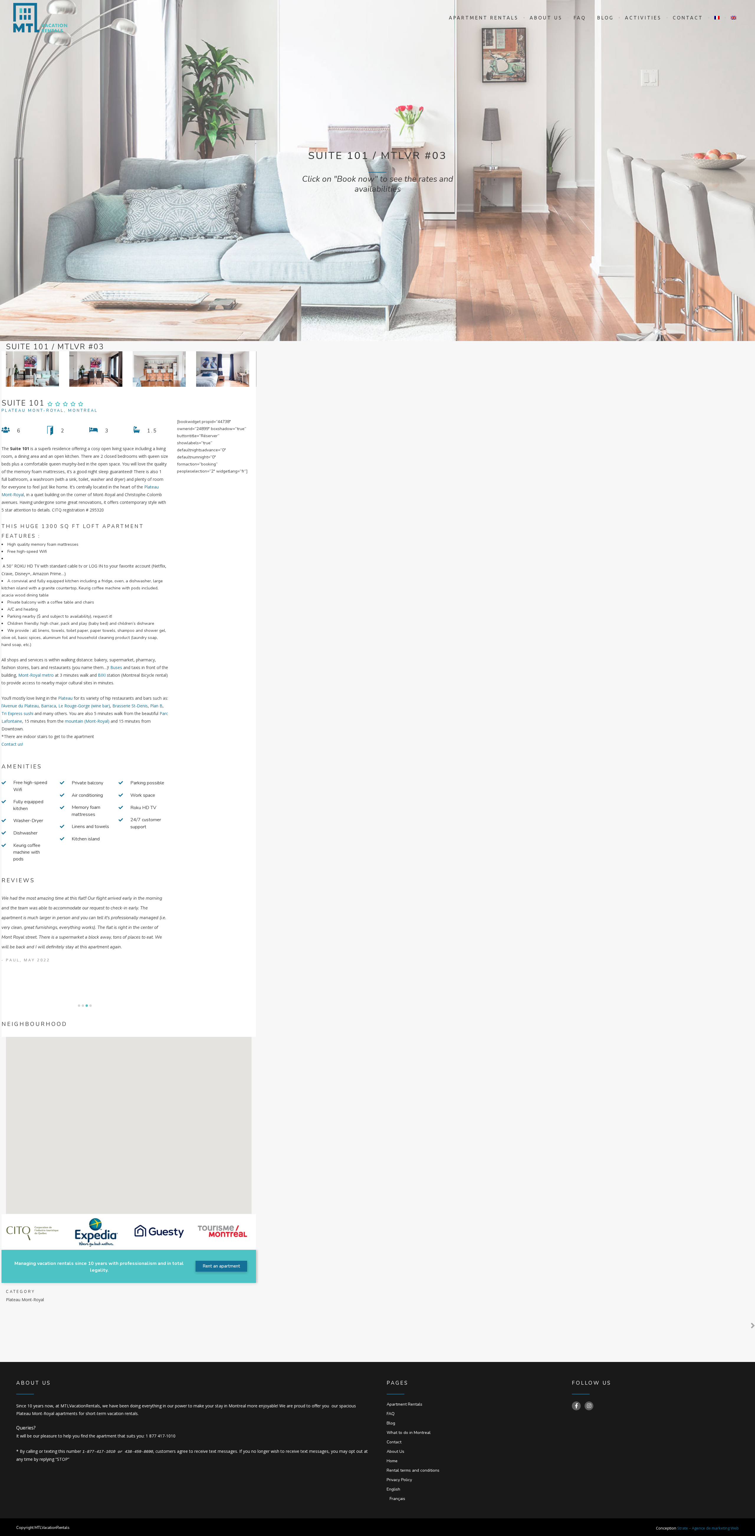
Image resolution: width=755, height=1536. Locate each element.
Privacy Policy (399, 1480)
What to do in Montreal (409, 1432)
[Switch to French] (717, 17)
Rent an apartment (221, 1266)
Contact (394, 1442)
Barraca (48, 706)
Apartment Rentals (404, 1404)
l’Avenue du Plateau (20, 706)
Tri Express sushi (17, 713)
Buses (116, 667)
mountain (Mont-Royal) (87, 721)
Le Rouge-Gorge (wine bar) (84, 706)
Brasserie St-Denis (130, 706)
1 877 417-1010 (160, 1436)
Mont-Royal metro (36, 675)
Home (392, 1461)
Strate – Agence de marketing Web (708, 1528)
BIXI (102, 675)
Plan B (156, 706)
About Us (395, 1451)
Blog (391, 1423)
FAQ (391, 1414)
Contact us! (12, 744)
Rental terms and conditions (413, 1470)
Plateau (65, 698)
